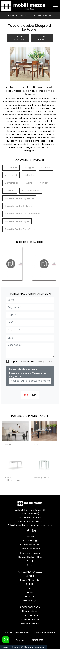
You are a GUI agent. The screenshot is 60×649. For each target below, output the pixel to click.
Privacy (5, 647)
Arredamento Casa (24, 15)
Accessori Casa (30, 607)
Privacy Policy (44, 361)
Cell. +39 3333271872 (30, 521)
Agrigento (45, 182)
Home (10, 15)
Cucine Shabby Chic (30, 557)
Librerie (30, 575)
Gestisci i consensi (35, 647)
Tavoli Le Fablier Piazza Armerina (23, 213)
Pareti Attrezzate (30, 580)
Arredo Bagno (30, 600)
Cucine (30, 536)
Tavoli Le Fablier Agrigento (19, 198)
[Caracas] (3, 32)
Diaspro (48, 15)
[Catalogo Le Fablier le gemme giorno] (44, 263)
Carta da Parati (30, 619)
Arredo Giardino (30, 623)
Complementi (30, 615)
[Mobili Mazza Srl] (30, 503)
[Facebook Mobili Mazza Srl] (27, 530)
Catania (9, 190)
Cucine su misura (30, 553)
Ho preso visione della (31, 361)
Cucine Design (30, 540)
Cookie (16, 647)
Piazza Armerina (31, 190)
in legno (29, 167)
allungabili (11, 175)
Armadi (30, 592)
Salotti (30, 584)
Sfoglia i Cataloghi (42, 38)
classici (46, 167)
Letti (30, 588)
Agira (29, 182)
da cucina (11, 167)
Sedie (30, 565)
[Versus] (56, 32)
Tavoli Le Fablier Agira (17, 221)
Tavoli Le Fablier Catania (18, 206)
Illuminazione (30, 611)
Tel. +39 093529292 (30, 517)
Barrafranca (12, 182)
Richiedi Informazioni (18, 38)
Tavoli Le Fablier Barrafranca (21, 229)
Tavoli (39, 15)
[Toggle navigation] (55, 6)
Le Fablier (30, 175)
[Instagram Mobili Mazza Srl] (33, 530)
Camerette (30, 596)
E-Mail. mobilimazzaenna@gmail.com (30, 525)
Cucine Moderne (30, 544)
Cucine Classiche (30, 548)
